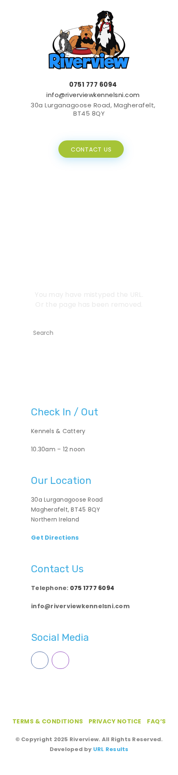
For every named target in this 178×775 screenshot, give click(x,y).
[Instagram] (96, 126)
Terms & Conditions (47, 721)
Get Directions (55, 537)
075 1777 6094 (92, 588)
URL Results (111, 749)
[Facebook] (81, 126)
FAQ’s (156, 721)
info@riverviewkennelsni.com (93, 94)
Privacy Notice (115, 721)
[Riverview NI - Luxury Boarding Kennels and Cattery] (89, 39)
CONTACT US (91, 149)
